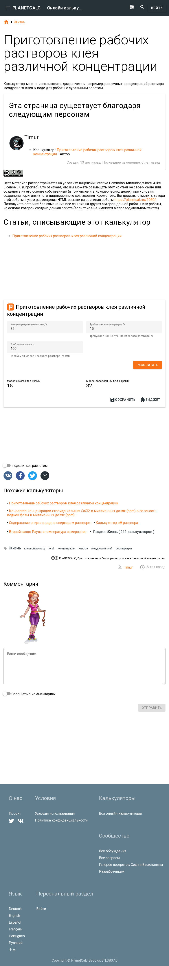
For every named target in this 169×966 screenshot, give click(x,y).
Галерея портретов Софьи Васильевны (131, 865)
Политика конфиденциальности (61, 820)
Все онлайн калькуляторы (120, 813)
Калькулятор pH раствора (117, 523)
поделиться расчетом (29, 466)
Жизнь (19, 22)
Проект (15, 813)
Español (15, 922)
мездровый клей (101, 548)
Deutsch (15, 909)
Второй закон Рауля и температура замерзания (47, 532)
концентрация (66, 548)
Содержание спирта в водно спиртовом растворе (49, 523)
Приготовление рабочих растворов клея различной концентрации (66, 236)
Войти (157, 8)
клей (52, 548)
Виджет (150, 399)
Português (17, 936)
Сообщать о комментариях (33, 694)
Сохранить (123, 399)
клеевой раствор (34, 548)
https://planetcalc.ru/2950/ (135, 200)
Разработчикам (111, 871)
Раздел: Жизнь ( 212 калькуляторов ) (123, 532)
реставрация (124, 548)
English (14, 916)
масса (83, 548)
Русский (15, 943)
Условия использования (55, 813)
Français (15, 929)
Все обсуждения (112, 851)
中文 (12, 950)
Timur (128, 567)
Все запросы (109, 858)
